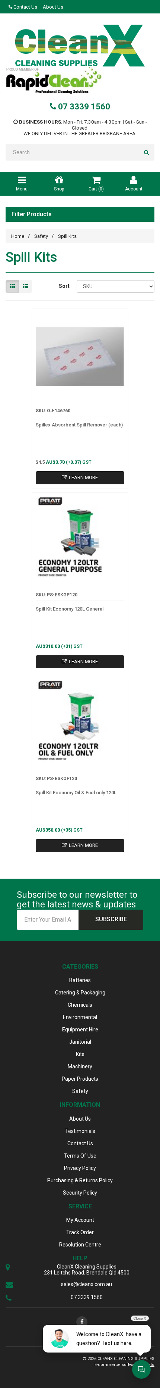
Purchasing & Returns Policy (80, 1180)
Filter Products (32, 214)
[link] (81, 1322)
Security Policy (80, 1193)
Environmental (80, 1017)
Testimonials (80, 1131)
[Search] (146, 152)
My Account (80, 1220)
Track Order (80, 1232)
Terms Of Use (80, 1156)
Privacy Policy (80, 1168)
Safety (41, 236)
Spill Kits (67, 236)
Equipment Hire (80, 1030)
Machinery (80, 1066)
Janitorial (80, 1042)
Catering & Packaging (80, 993)
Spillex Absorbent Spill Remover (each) (79, 425)
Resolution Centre (80, 1245)
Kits (80, 1054)
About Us (53, 7)
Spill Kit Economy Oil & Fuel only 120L (76, 792)
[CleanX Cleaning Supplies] (80, 45)
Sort (64, 286)
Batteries (80, 980)
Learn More (83, 477)
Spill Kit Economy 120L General (69, 609)
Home (17, 236)
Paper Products (80, 1079)
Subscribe (111, 919)
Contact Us (24, 7)
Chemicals (80, 1005)
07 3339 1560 (83, 106)
